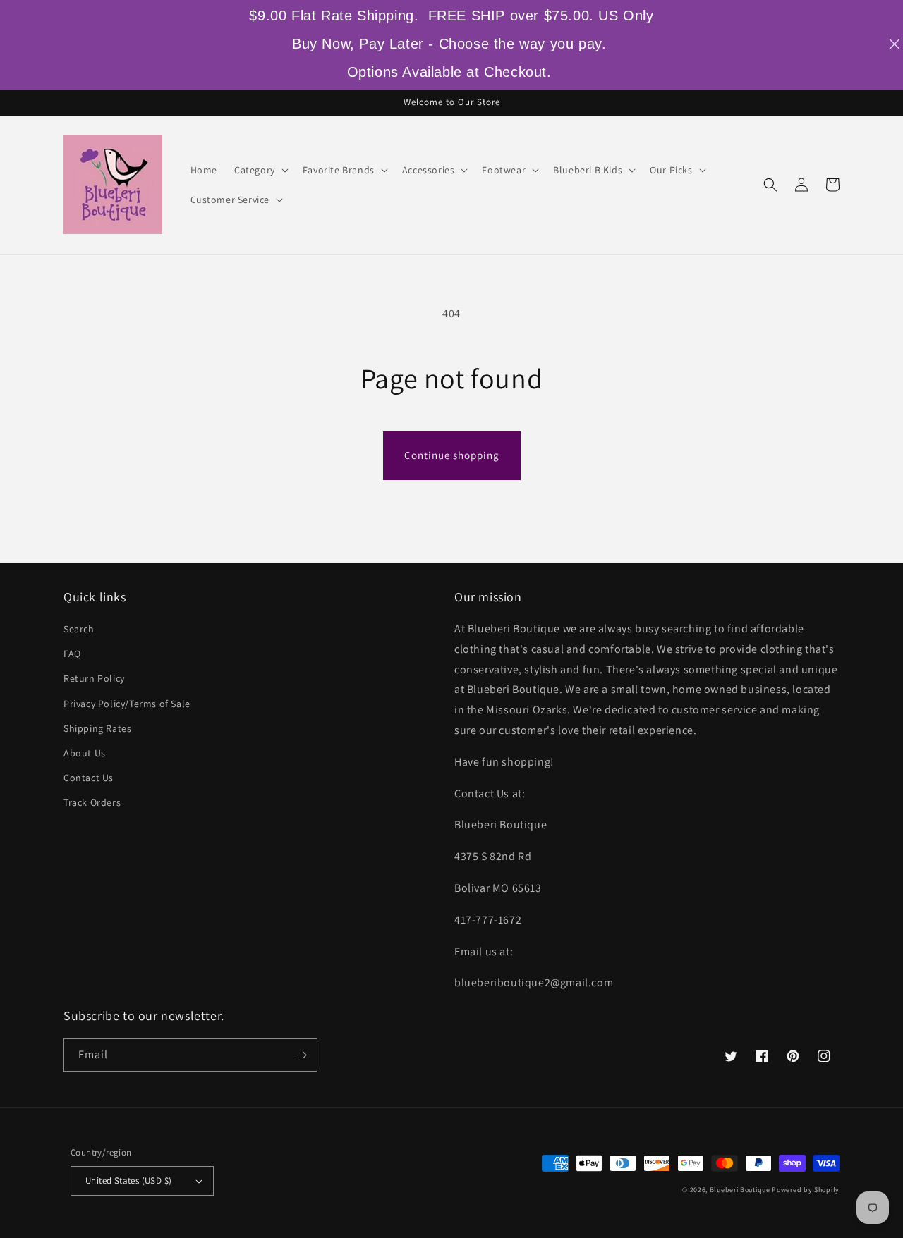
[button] (260, 170)
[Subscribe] (301, 1055)
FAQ (72, 653)
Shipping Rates (97, 728)
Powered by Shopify (806, 1189)
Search (79, 629)
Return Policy (94, 678)
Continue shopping (451, 455)
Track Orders (92, 802)
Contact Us (88, 777)
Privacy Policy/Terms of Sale (126, 703)
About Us (84, 753)
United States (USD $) (128, 1181)
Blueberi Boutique (740, 1189)
